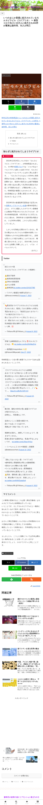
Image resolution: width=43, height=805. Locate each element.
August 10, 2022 (25, 450)
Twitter (14, 141)
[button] (28, 107)
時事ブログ (19, 167)
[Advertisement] (21, 50)
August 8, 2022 (31, 331)
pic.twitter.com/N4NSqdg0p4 (15, 480)
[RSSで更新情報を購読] (31, 579)
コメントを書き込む (21, 776)
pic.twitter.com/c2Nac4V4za (22, 442)
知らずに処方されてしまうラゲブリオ (22, 138)
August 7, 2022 (25, 295)
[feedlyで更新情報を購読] (11, 579)
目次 (18, 133)
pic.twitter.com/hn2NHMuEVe (25, 344)
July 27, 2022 (26, 352)
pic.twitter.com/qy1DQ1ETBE (24, 288)
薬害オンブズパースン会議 (16, 205)
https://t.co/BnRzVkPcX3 (19, 391)
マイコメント (14, 144)
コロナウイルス (8, 553)
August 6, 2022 (31, 485)
